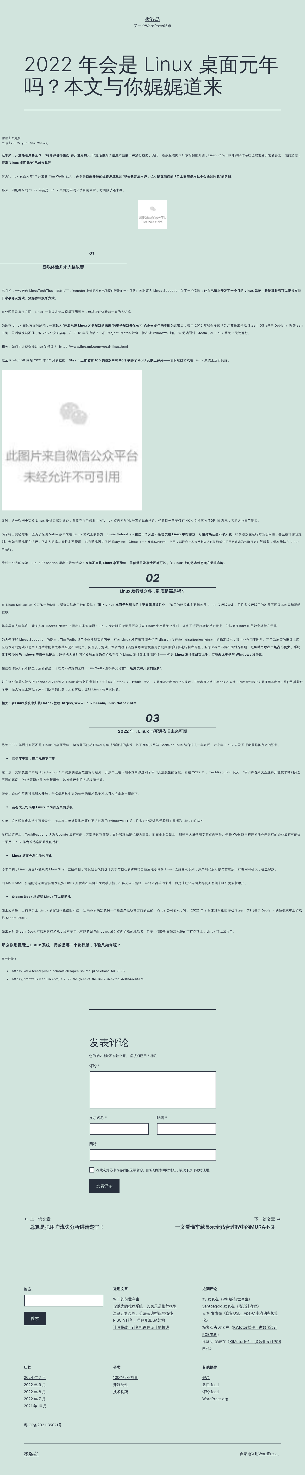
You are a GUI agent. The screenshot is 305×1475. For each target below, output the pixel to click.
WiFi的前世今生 (126, 1299)
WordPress (268, 1454)
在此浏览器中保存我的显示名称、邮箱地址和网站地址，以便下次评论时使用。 (154, 1170)
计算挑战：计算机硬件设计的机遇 (141, 1327)
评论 (94, 1066)
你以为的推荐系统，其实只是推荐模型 (145, 1306)
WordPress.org (215, 1399)
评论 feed (210, 1392)
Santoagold (212, 1306)
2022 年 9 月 (35, 1385)
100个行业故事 (125, 1377)
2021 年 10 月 (35, 1406)
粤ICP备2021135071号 (43, 1425)
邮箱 (161, 1117)
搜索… (29, 1289)
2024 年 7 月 (35, 1377)
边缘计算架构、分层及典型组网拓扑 (143, 1313)
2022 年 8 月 (35, 1392)
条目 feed (210, 1385)
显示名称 (98, 1117)
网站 (93, 1144)
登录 (206, 1377)
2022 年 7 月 (35, 1399)
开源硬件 (120, 1385)
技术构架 (120, 1392)
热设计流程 (247, 1306)
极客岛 (152, 19)
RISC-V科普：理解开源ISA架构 (139, 1320)
